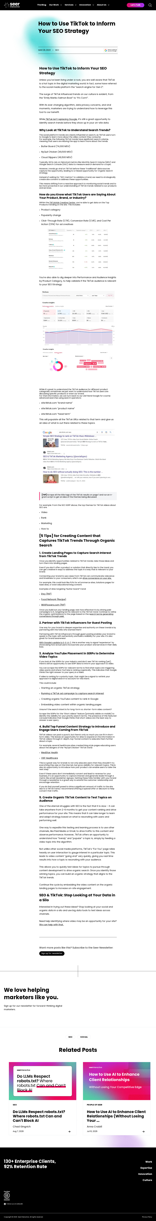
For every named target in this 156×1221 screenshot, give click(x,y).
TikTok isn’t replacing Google (61, 119)
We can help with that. (51, 925)
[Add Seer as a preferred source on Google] (111, 50)
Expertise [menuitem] (146, 1168)
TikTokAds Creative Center (62, 203)
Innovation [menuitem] (145, 1174)
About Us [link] (101, 5)
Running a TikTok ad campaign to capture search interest (72, 694)
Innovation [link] (85, 5)
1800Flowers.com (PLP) (53, 605)
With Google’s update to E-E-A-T (55, 643)
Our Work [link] (54, 5)
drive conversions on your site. (97, 578)
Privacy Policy (147, 1217)
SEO (57, 50)
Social (84, 1037)
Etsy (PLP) (46, 594)
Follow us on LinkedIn (15, 1204)
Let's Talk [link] (135, 5)
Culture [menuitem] (147, 1180)
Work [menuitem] (148, 1162)
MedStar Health (49, 753)
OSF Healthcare (49, 758)
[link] (12, 5)
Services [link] (69, 5)
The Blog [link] (41, 5)
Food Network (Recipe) (53, 600)
